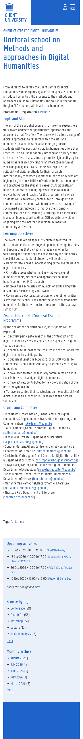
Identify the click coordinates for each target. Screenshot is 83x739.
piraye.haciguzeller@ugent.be (56, 469)
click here (44, 111)
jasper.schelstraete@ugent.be (23, 441)
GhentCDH (17, 614)
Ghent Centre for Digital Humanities (30, 30)
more (10, 640)
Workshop (17, 621)
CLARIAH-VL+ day (56, 550)
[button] (72, 6)
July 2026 (17, 664)
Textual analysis (21, 633)
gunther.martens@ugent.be (54, 450)
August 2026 (19, 658)
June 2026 (17, 670)
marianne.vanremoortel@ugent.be (25, 487)
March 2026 (18, 683)
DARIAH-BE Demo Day (59, 578)
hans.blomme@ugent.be (48, 478)
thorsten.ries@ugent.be (19, 497)
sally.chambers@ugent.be (20, 432)
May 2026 (17, 677)
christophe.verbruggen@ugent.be (56, 460)
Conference (17, 521)
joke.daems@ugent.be (38, 423)
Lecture (15, 627)
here (37, 586)
